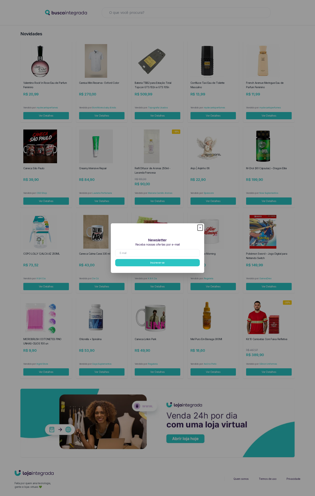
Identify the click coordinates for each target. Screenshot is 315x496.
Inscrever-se (157, 262)
